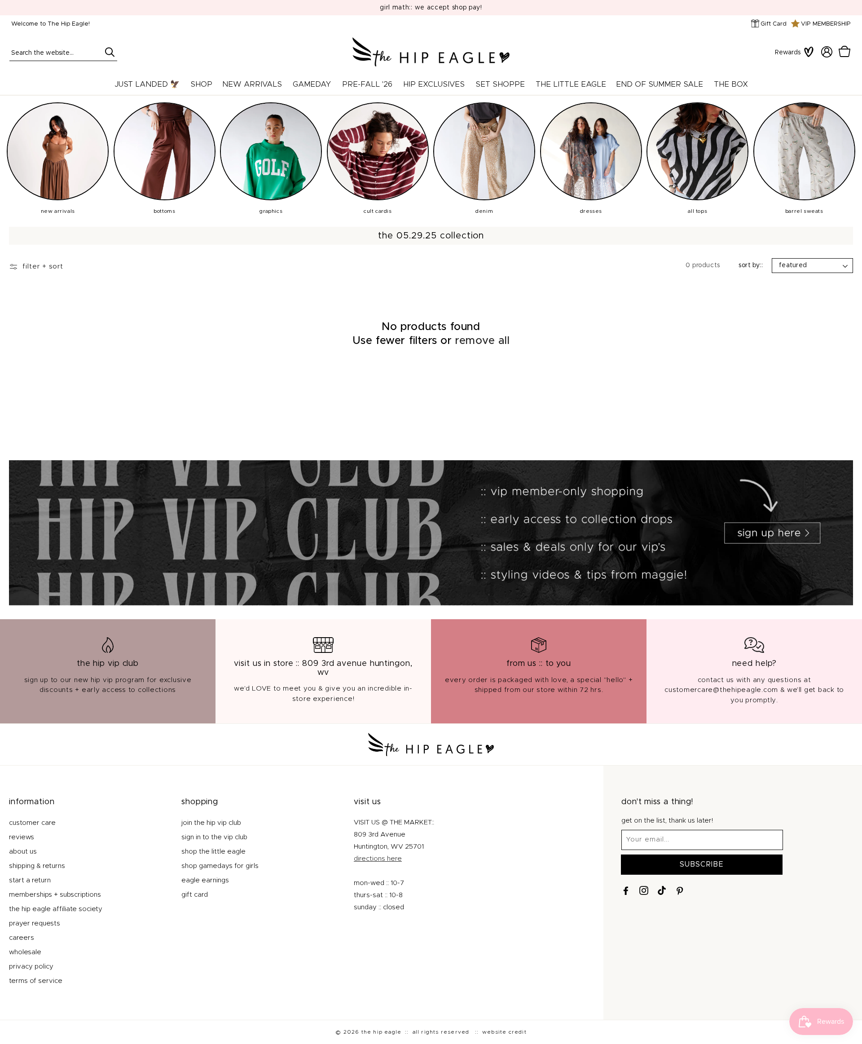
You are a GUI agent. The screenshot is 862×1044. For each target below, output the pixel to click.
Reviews (21, 837)
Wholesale (25, 952)
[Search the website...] (109, 52)
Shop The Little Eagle (213, 851)
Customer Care (32, 822)
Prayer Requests (34, 923)
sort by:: (751, 265)
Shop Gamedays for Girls (220, 866)
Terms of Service (35, 981)
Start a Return (30, 880)
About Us (23, 851)
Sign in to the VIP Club (214, 837)
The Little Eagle (571, 84)
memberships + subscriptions (55, 894)
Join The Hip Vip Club (211, 822)
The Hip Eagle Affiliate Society (55, 909)
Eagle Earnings (205, 880)
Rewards (787, 52)
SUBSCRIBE (702, 864)
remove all (482, 340)
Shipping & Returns (37, 866)
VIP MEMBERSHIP (826, 24)
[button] (844, 51)
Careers (21, 937)
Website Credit (504, 1032)
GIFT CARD (194, 894)
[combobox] (63, 52)
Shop (201, 84)
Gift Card (774, 24)
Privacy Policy (31, 966)
